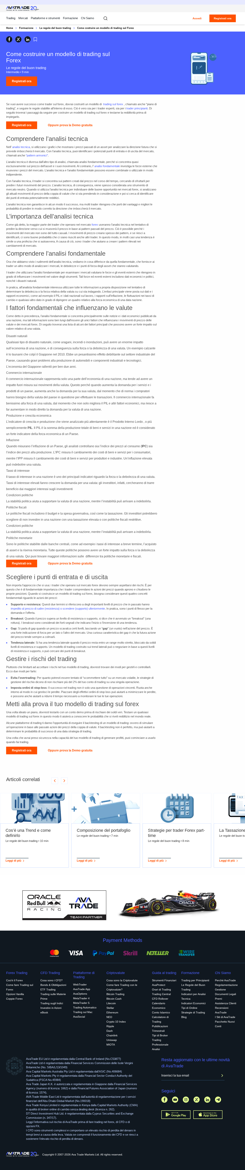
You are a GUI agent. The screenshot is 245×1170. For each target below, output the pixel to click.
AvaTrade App (81, 989)
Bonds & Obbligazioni (53, 984)
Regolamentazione (226, 984)
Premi (218, 998)
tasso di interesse (20, 476)
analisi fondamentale (107, 166)
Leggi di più (13, 860)
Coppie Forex (14, 998)
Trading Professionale (160, 1042)
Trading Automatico (84, 1007)
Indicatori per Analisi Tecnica (193, 996)
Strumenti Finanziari (164, 980)
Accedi (197, 18)
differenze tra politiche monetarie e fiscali (113, 556)
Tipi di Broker (160, 1035)
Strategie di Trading (193, 1012)
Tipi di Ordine (189, 1007)
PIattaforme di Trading (84, 975)
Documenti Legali (225, 994)
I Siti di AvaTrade (225, 1017)
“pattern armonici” (37, 155)
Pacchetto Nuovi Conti (225, 1024)
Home (9, 28)
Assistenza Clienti (225, 1003)
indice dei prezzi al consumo (120, 446)
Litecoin (111, 1003)
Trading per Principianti (195, 980)
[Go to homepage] (22, 8)
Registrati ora (222, 18)
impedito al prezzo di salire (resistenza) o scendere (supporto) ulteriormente (58, 608)
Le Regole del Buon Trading (193, 987)
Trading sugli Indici (51, 1003)
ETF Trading (48, 989)
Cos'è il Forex (14, 980)
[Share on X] (18, 39)
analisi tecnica (21, 147)
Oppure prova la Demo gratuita (70, 125)
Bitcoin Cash (114, 998)
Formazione (70, 18)
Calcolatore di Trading (160, 1019)
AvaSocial (79, 1016)
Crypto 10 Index (116, 1021)
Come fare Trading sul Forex (19, 987)
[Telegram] (218, 1099)
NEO (109, 1017)
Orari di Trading (161, 989)
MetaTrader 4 (81, 998)
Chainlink (112, 1035)
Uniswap (111, 1040)
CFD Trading (50, 973)
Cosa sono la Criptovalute (122, 980)
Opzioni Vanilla (15, 994)
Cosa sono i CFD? (51, 980)
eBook (44, 1012)
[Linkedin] (207, 1099)
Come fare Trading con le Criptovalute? (121, 987)
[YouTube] (175, 1099)
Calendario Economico (158, 1005)
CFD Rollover (160, 998)
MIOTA (110, 1044)
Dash (109, 1030)
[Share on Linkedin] (27, 39)
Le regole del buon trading (55, 28)
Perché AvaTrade (225, 980)
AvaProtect (158, 984)
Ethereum (112, 1012)
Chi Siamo (87, 18)
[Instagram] (186, 1099)
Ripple (110, 1026)
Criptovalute (115, 973)
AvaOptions (80, 993)
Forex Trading (16, 973)
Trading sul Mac (82, 1012)
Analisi (156, 1049)
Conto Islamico (161, 1012)
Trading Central (161, 994)
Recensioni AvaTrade (221, 1010)
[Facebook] (164, 1099)
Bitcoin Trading (115, 994)
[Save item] (35, 39)
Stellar (110, 1007)
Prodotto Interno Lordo (128, 421)
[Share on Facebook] (9, 39)
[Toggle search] (105, 18)
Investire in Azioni (50, 1007)
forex (95, 224)
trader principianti (137, 108)
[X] (197, 1099)
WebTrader (80, 984)
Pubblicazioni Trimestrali (160, 1028)
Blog (184, 1017)
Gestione (220, 989)
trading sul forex (113, 104)
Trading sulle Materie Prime (53, 996)
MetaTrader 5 (81, 1002)
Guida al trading (164, 973)
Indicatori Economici (193, 1003)
